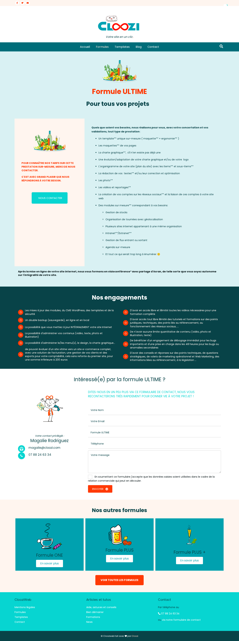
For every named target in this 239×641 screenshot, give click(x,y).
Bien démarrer (95, 612)
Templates (122, 47)
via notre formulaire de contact (181, 620)
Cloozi (135, 636)
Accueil (85, 47)
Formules (102, 47)
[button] (49, 563)
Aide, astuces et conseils (101, 607)
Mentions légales (25, 607)
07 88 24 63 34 (170, 613)
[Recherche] (221, 46)
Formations (93, 617)
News (89, 622)
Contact (153, 47)
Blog (139, 47)
